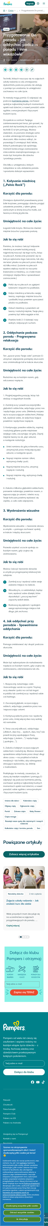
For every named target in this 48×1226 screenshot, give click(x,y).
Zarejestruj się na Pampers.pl (15, 1134)
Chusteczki (8, 1105)
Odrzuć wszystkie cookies (22, 1213)
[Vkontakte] (16, 70)
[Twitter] (11, 70)
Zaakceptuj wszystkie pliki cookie (22, 1206)
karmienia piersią (20, 101)
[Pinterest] (21, 70)
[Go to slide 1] (21, 937)
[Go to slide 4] (27, 937)
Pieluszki (6, 1100)
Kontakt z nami (9, 1139)
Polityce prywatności (32, 1184)
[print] (27, 70)
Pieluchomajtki (9, 1109)
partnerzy (23, 1163)
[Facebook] (5, 70)
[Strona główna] (8, 3)
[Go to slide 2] (23, 937)
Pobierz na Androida (12, 1123)
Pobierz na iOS (9, 1118)
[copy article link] (32, 70)
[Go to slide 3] (25, 937)
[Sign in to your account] (38, 3)
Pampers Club (9, 1114)
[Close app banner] (44, 1215)
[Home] (4, 11)
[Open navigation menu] (44, 3)
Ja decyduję (22, 1219)
